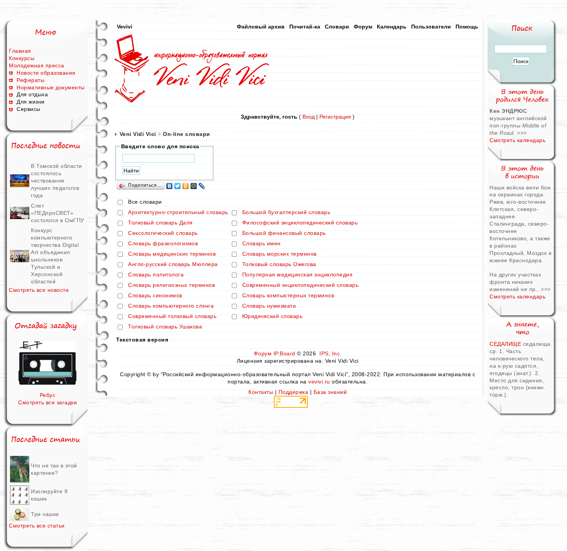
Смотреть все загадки (47, 402)
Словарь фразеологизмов (163, 244)
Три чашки (45, 514)
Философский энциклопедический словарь (300, 223)
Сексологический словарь (163, 233)
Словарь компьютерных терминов (288, 296)
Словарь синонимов (155, 296)
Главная (20, 51)
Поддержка (293, 392)
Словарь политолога (156, 275)
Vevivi (124, 26)
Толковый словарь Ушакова (165, 327)
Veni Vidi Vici (138, 134)
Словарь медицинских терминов (172, 254)
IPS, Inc (329, 353)
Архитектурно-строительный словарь (178, 212)
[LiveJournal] (202, 186)
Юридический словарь (272, 316)
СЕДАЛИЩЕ (506, 344)
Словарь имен (261, 244)
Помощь (467, 26)
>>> (522, 133)
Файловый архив (261, 26)
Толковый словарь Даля (160, 223)
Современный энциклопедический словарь (300, 285)
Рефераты (30, 80)
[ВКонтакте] (169, 186)
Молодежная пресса (36, 65)
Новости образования (46, 73)
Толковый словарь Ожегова (279, 264)
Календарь (392, 26)
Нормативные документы (51, 87)
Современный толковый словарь (172, 316)
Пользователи (431, 26)
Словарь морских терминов (279, 254)
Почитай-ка (304, 26)
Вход (308, 117)
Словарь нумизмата (269, 306)
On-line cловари (186, 134)
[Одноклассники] (186, 186)
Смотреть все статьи (37, 526)
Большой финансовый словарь (284, 233)
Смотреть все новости (39, 290)
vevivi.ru (319, 381)
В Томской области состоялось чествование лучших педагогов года (56, 180)
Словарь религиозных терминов (171, 285)
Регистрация (335, 117)
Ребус (48, 395)
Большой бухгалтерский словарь (286, 212)
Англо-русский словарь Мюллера (173, 264)
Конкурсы (21, 58)
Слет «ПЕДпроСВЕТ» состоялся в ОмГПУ (57, 213)
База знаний (330, 392)
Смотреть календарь (517, 140)
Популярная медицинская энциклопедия (297, 275)
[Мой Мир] (194, 186)
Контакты (260, 392)
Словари (337, 26)
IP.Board (284, 353)
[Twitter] (178, 186)
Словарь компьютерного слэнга (171, 306)
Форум (363, 26)
